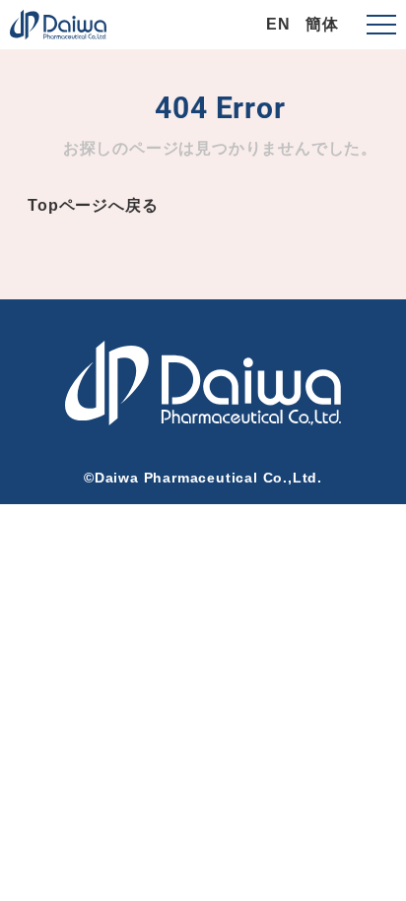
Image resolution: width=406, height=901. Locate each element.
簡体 (322, 24)
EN (278, 24)
